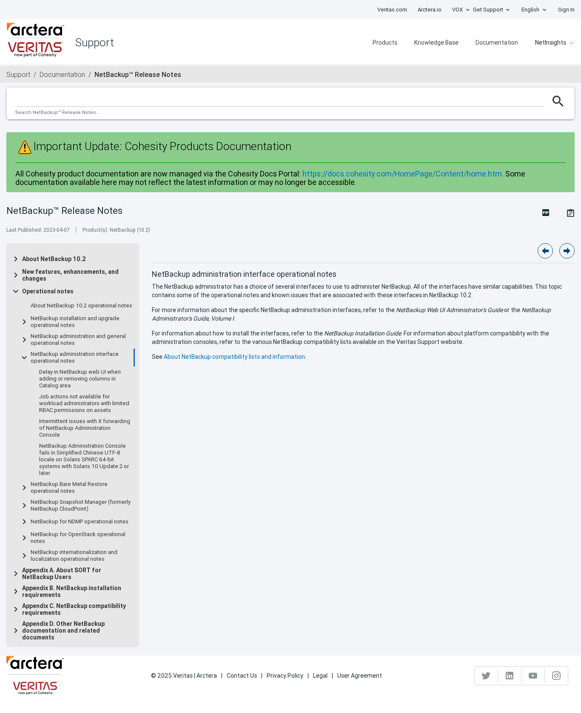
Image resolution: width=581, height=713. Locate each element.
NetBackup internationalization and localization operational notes (74, 555)
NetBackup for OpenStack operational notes (78, 538)
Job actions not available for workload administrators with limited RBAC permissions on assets (84, 403)
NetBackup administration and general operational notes (78, 340)
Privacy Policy (285, 676)
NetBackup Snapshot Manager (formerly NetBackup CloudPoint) (81, 505)
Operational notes (48, 291)
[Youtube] (533, 675)
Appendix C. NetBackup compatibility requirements (74, 609)
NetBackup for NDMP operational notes (79, 521)
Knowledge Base (436, 42)
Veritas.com (392, 9)
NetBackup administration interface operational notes (75, 357)
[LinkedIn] (509, 675)
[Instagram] (556, 675)
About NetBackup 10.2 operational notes (81, 305)
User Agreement (359, 676)
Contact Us (242, 676)
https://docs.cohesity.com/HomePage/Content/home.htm (402, 174)
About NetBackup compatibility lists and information (234, 357)
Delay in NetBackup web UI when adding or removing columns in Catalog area (80, 379)
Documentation (497, 42)
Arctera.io (429, 9)
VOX (457, 9)
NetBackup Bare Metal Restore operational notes (69, 487)
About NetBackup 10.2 (54, 259)
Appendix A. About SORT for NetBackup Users (61, 573)
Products (385, 42)
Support (18, 74)
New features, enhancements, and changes (70, 275)
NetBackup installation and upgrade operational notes (75, 322)
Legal (320, 676)
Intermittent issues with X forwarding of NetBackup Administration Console (84, 428)
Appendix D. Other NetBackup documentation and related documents (63, 630)
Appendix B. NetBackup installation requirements (71, 591)
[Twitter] (486, 675)
